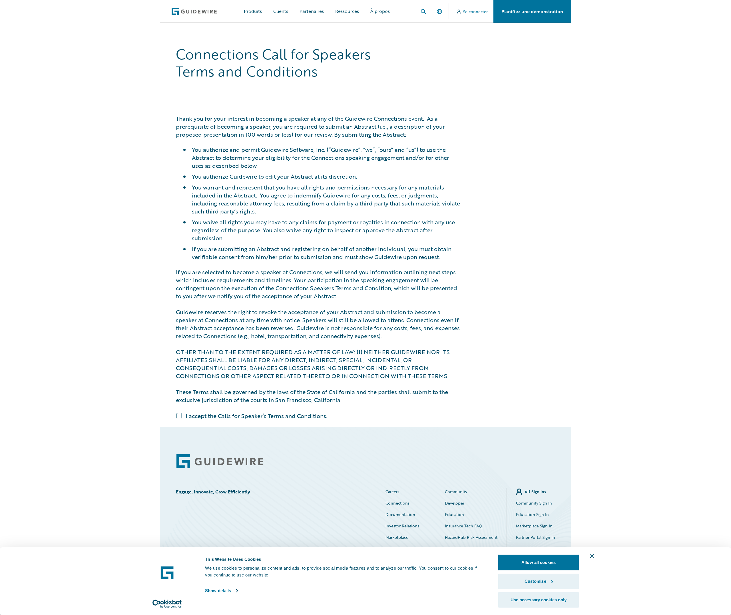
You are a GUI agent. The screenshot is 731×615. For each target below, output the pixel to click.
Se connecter (475, 12)
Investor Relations (402, 526)
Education (454, 514)
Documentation (400, 514)
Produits (253, 11)
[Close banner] (592, 556)
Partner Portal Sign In (535, 537)
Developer (454, 503)
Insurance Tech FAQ (463, 526)
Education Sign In (532, 514)
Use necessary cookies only (539, 599)
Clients (280, 11)
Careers (392, 492)
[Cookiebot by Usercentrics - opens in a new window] (167, 604)
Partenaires (312, 11)
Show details (218, 590)
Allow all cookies (538, 562)
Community (456, 492)
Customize (535, 581)
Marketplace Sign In (534, 526)
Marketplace (396, 537)
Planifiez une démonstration (532, 11)
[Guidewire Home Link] (220, 461)
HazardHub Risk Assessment (471, 537)
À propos (380, 11)
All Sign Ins (535, 492)
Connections (397, 503)
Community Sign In (534, 503)
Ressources (347, 11)
